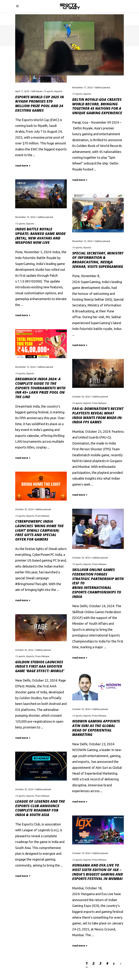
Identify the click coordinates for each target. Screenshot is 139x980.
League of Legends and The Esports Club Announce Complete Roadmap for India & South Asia (40, 808)
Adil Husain (37, 91)
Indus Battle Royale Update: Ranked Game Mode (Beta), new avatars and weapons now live (40, 236)
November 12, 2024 (25, 366)
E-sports (49, 91)
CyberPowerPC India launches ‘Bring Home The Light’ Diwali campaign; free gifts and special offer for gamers (39, 530)
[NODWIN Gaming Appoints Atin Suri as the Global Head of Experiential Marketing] (98, 685)
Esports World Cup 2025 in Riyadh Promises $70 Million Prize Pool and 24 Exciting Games (39, 104)
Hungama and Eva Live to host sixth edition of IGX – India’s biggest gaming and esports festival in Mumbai (97, 872)
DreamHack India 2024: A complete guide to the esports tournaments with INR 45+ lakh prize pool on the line (40, 388)
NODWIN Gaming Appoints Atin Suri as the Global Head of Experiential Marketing (96, 728)
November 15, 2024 (25, 217)
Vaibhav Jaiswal (102, 87)
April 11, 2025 (22, 91)
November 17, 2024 (82, 87)
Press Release (99, 403)
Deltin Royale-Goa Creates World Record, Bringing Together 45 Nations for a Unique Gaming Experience (97, 106)
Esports (58, 91)
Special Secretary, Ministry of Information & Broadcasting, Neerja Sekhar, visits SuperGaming (97, 260)
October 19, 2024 (81, 853)
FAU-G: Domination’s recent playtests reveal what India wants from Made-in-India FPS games (97, 415)
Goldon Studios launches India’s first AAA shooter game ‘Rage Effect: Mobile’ (39, 666)
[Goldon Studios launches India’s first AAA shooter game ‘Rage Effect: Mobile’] (41, 627)
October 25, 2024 (81, 396)
